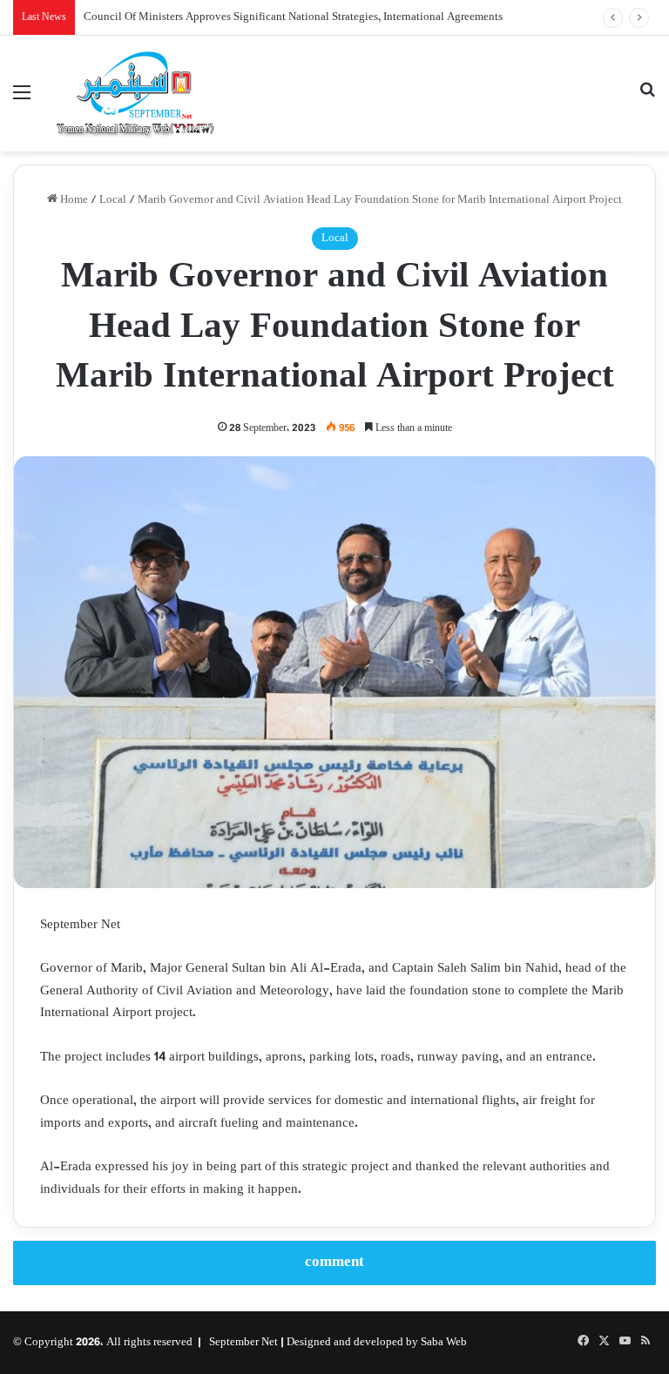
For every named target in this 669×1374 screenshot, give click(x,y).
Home (72, 200)
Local (112, 200)
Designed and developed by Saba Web (377, 1342)
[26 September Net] (136, 93)
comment (334, 1262)
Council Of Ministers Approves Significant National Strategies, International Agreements (293, 17)
